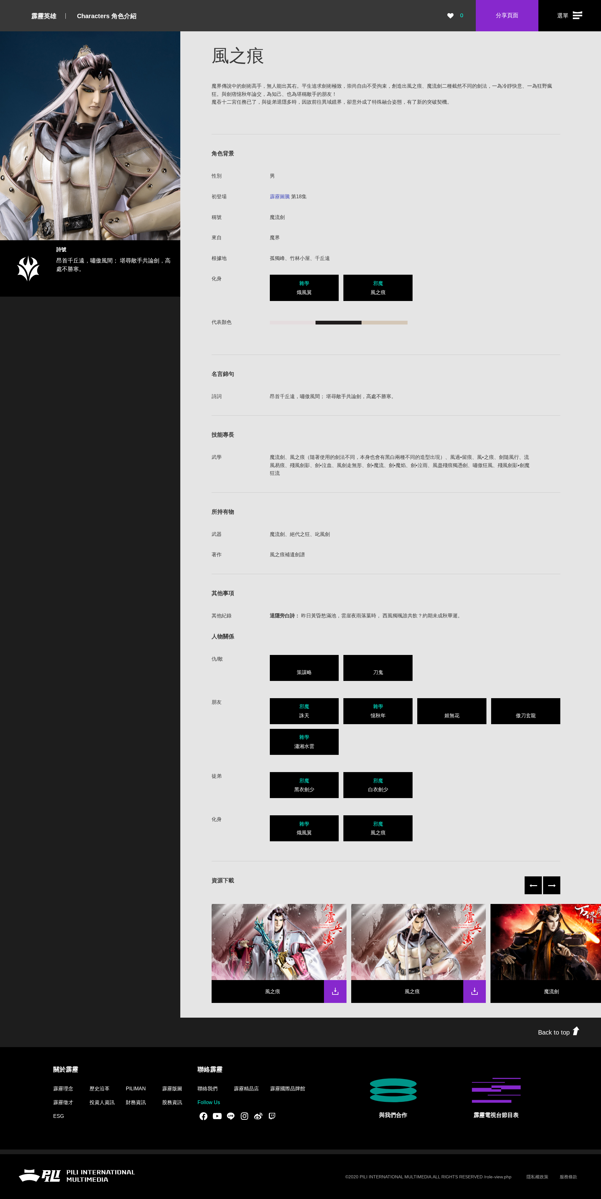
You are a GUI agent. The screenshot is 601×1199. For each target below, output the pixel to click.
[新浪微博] (258, 1116)
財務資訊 (136, 1102)
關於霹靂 (65, 1069)
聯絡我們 (208, 1088)
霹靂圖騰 (280, 196)
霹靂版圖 (172, 1088)
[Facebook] (203, 1116)
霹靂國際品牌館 (287, 1088)
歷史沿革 (100, 1088)
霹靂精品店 (246, 1088)
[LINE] (230, 1116)
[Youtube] (217, 1116)
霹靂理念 (63, 1088)
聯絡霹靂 (210, 1069)
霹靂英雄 (43, 16)
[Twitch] (272, 1116)
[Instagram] (244, 1116)
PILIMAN (136, 1088)
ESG (58, 1116)
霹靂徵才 (63, 1102)
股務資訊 (172, 1102)
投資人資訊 (102, 1102)
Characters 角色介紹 (106, 16)
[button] (569, 15)
